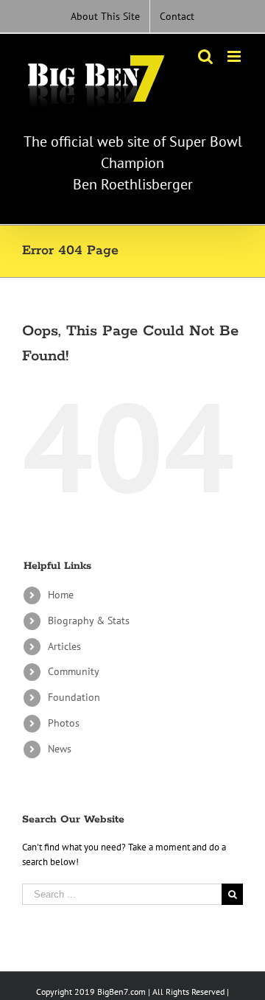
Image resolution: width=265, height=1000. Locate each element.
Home (61, 594)
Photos (64, 723)
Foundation (74, 697)
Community (73, 671)
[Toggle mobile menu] (235, 56)
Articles (64, 646)
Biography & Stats (89, 620)
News (59, 748)
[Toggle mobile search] (205, 56)
